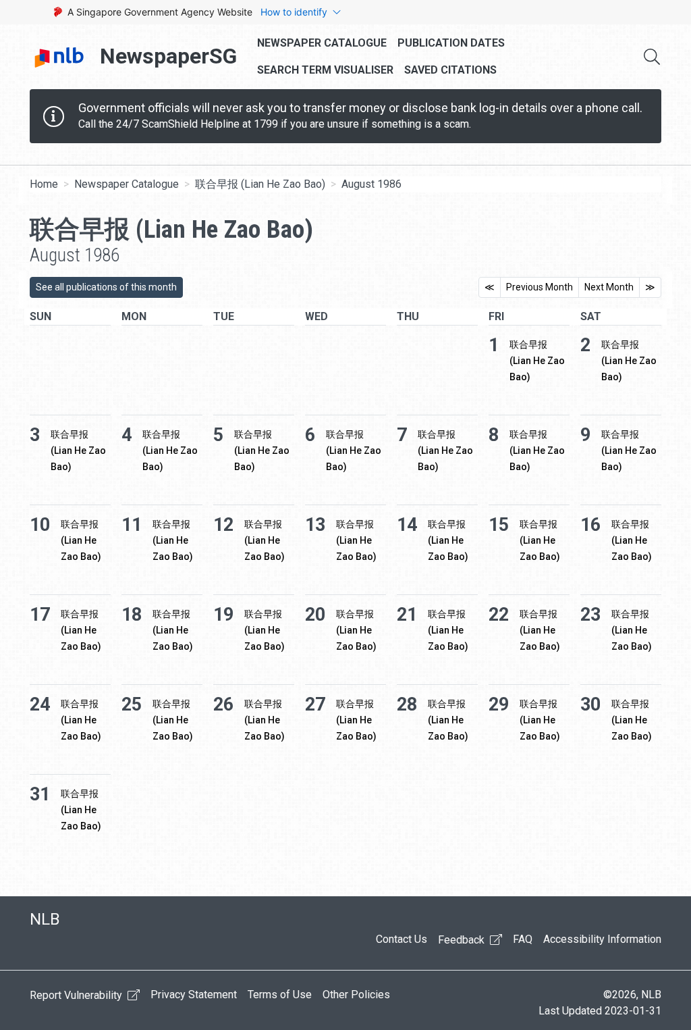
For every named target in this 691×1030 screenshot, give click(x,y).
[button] (651, 57)
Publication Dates (451, 42)
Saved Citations (450, 69)
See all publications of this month (106, 287)
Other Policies (356, 994)
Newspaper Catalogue (322, 42)
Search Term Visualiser (325, 69)
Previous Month (539, 287)
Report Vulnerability (77, 995)
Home (44, 184)
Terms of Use (280, 994)
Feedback (462, 939)
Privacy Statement (193, 994)
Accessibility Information (602, 939)
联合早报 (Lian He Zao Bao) (260, 184)
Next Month (609, 287)
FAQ (522, 939)
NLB (45, 919)
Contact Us (401, 939)
